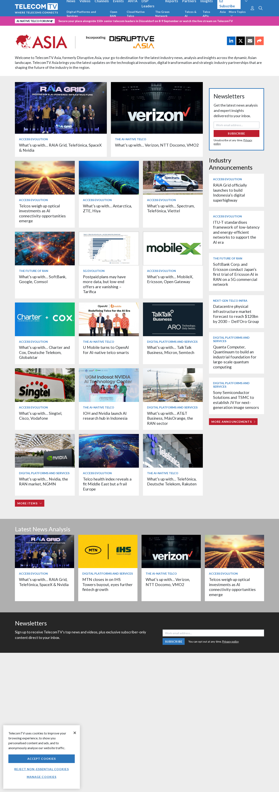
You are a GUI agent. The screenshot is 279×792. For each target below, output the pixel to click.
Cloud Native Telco (136, 14)
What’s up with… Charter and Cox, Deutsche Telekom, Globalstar (44, 352)
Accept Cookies (41, 758)
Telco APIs (206, 14)
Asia (223, 11)
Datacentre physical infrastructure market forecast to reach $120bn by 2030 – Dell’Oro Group (236, 314)
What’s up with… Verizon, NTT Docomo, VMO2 (157, 145)
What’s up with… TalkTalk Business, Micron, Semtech (170, 350)
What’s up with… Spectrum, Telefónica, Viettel (171, 208)
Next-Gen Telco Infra (230, 300)
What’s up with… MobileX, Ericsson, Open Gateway (170, 279)
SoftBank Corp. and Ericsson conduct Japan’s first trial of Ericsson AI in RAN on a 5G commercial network (235, 274)
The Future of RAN (33, 271)
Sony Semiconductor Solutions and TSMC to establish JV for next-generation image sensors (236, 400)
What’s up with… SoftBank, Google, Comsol (42, 279)
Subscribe (236, 133)
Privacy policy (230, 641)
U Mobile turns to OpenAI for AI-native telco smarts (106, 350)
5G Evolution (94, 271)
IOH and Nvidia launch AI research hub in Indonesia (105, 415)
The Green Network (162, 14)
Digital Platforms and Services (81, 14)
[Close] (74, 732)
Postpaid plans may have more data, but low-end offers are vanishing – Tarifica (104, 284)
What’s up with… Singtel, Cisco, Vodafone (40, 415)
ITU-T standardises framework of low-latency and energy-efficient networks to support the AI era (236, 232)
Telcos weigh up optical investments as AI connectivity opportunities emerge (42, 213)
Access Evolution (33, 139)
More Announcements (231, 421)
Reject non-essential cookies (41, 769)
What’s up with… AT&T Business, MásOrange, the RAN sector (170, 418)
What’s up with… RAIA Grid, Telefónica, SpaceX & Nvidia (44, 582)
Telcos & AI (190, 14)
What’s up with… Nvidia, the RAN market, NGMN (43, 481)
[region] (41, 757)
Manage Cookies (42, 777)
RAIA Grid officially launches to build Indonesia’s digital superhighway (230, 192)
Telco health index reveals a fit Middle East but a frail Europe (107, 484)
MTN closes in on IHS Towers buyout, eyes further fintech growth (107, 584)
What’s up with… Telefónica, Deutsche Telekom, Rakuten (171, 481)
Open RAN (113, 14)
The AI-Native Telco (130, 139)
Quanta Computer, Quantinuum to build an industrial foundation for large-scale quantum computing (235, 357)
